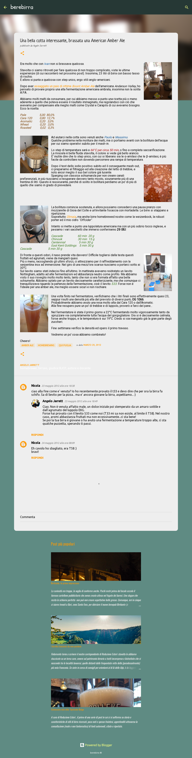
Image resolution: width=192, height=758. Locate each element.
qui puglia (65, 345)
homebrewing (46, 345)
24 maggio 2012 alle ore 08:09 (58, 443)
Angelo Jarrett (53, 401)
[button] (22, 53)
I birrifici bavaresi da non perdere (66, 646)
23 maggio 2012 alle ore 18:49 (80, 401)
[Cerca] (38, 7)
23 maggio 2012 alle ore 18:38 (58, 385)
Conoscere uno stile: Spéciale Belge (67, 709)
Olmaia (71, 217)
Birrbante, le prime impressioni (65, 583)
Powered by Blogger (98, 745)
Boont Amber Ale (83, 86)
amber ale (28, 345)
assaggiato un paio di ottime (53, 86)
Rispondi (37, 434)
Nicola (35, 385)
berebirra (21, 7)
